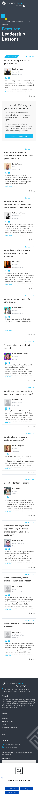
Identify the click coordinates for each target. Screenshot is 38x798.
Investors (5, 731)
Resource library (7, 721)
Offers (4, 725)
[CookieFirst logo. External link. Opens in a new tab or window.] (2, 777)
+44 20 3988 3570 (11, 747)
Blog (3, 734)
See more (28, 56)
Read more (8, 92)
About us (5, 718)
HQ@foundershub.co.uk (12, 744)
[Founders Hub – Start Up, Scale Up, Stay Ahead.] (13, 4)
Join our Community (19, 136)
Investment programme (10, 728)
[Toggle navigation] (33, 4)
